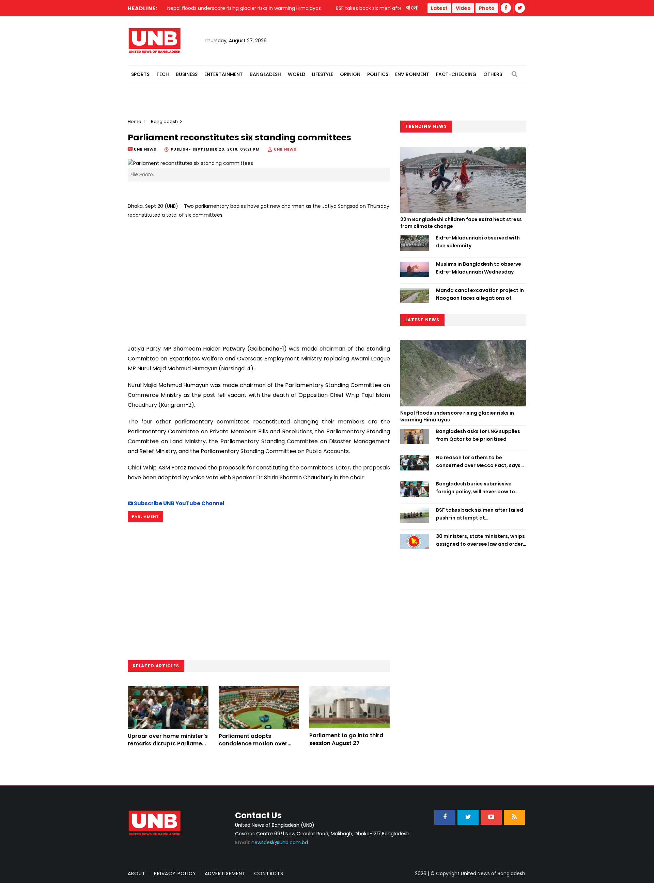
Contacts (268, 873)
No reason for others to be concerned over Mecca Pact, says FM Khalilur (478, 461)
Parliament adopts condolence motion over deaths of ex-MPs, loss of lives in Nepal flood (254, 747)
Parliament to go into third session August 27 (346, 739)
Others (492, 74)
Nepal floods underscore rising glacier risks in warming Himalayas (457, 416)
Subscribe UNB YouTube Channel (178, 503)
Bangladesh (265, 74)
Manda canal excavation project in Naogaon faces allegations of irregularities (480, 294)
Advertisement (225, 873)
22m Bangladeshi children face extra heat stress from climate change (461, 223)
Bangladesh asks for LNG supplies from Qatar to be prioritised (478, 435)
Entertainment (223, 74)
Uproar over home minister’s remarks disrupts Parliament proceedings (168, 743)
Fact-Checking (456, 74)
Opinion (350, 74)
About (136, 873)
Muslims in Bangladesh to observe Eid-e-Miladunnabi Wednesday (478, 268)
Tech (162, 74)
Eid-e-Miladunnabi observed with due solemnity (478, 241)
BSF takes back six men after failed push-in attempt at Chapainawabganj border (479, 514)
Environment (412, 74)
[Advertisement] (259, 279)
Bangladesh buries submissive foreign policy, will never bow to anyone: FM (475, 487)
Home (134, 121)
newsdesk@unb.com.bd (271, 842)
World (296, 74)
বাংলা (412, 8)
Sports (140, 74)
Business (187, 74)
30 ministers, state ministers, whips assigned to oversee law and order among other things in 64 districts (480, 540)
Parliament (145, 516)
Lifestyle (322, 74)
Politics (377, 74)
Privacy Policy (175, 873)
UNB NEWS (285, 149)
